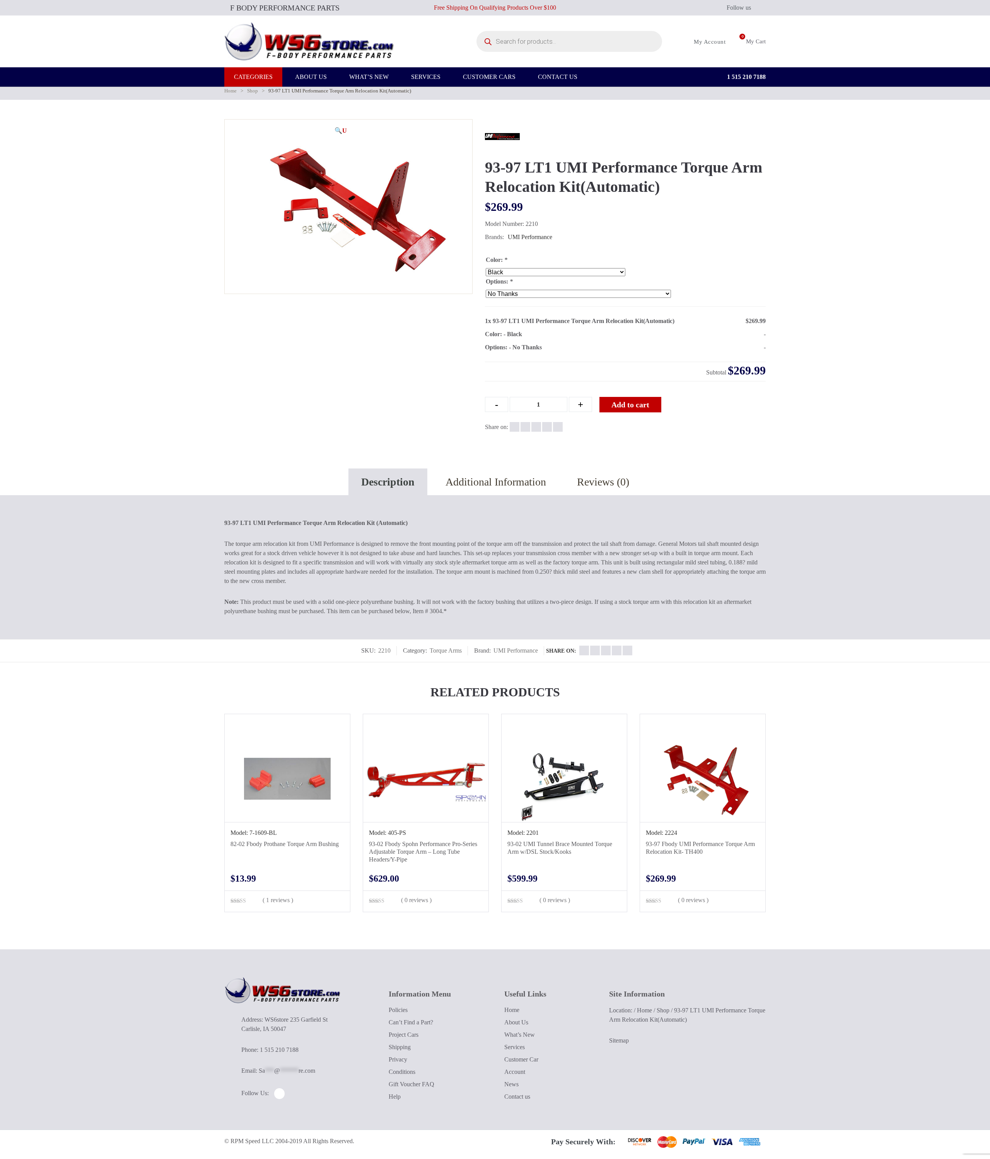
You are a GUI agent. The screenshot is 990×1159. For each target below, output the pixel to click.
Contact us (517, 1096)
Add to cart (630, 404)
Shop (252, 91)
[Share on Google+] (536, 427)
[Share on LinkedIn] (547, 427)
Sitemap (619, 1040)
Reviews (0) (603, 482)
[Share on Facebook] (514, 427)
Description (388, 482)
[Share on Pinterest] (558, 427)
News (511, 1084)
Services (514, 1047)
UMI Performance (530, 237)
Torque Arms (446, 650)
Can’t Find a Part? (411, 1022)
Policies (398, 1010)
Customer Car (521, 1059)
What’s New (519, 1034)
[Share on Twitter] (525, 427)
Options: (499, 281)
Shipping (400, 1047)
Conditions (402, 1071)
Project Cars (403, 1034)
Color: (496, 259)
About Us (516, 1022)
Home (230, 91)
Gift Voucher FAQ (411, 1084)
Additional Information (496, 482)
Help (395, 1096)
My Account (708, 42)
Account (514, 1071)
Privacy (398, 1059)
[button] (340, 130)
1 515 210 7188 (745, 77)
